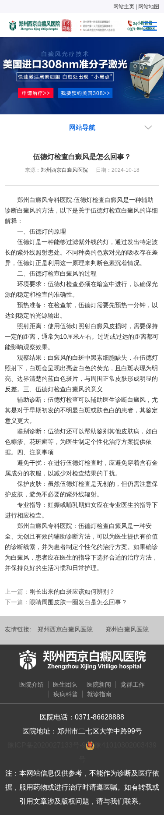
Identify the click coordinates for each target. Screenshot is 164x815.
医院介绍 (31, 684)
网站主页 (123, 7)
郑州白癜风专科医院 (44, 199)
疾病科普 (65, 694)
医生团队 (65, 684)
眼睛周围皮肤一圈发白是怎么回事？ (78, 602)
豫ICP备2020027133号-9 (46, 745)
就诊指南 (99, 694)
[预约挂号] (82, 75)
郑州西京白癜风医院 (64, 170)
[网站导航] (150, 26)
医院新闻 (99, 684)
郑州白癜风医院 (127, 629)
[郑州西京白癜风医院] (82, 660)
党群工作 (132, 684)
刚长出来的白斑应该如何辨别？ (72, 591)
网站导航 (82, 127)
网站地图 (148, 7)
